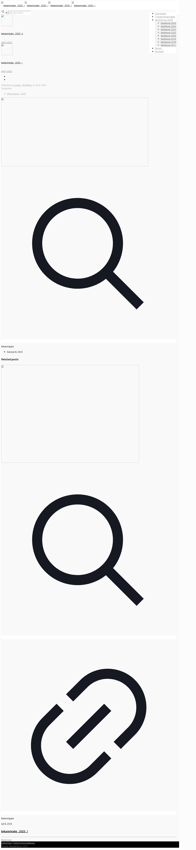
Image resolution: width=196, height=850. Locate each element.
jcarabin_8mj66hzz (23, 85)
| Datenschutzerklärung (23, 843)
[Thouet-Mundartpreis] (48, 5)
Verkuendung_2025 (16, 93)
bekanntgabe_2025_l (14, 831)
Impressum (6, 843)
